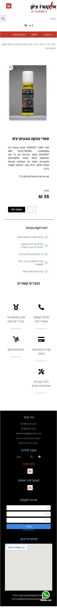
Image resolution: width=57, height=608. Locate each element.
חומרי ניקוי (39, 44)
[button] (8, 5)
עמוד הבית (50, 44)
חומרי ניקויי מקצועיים (23, 44)
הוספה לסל (16, 209)
